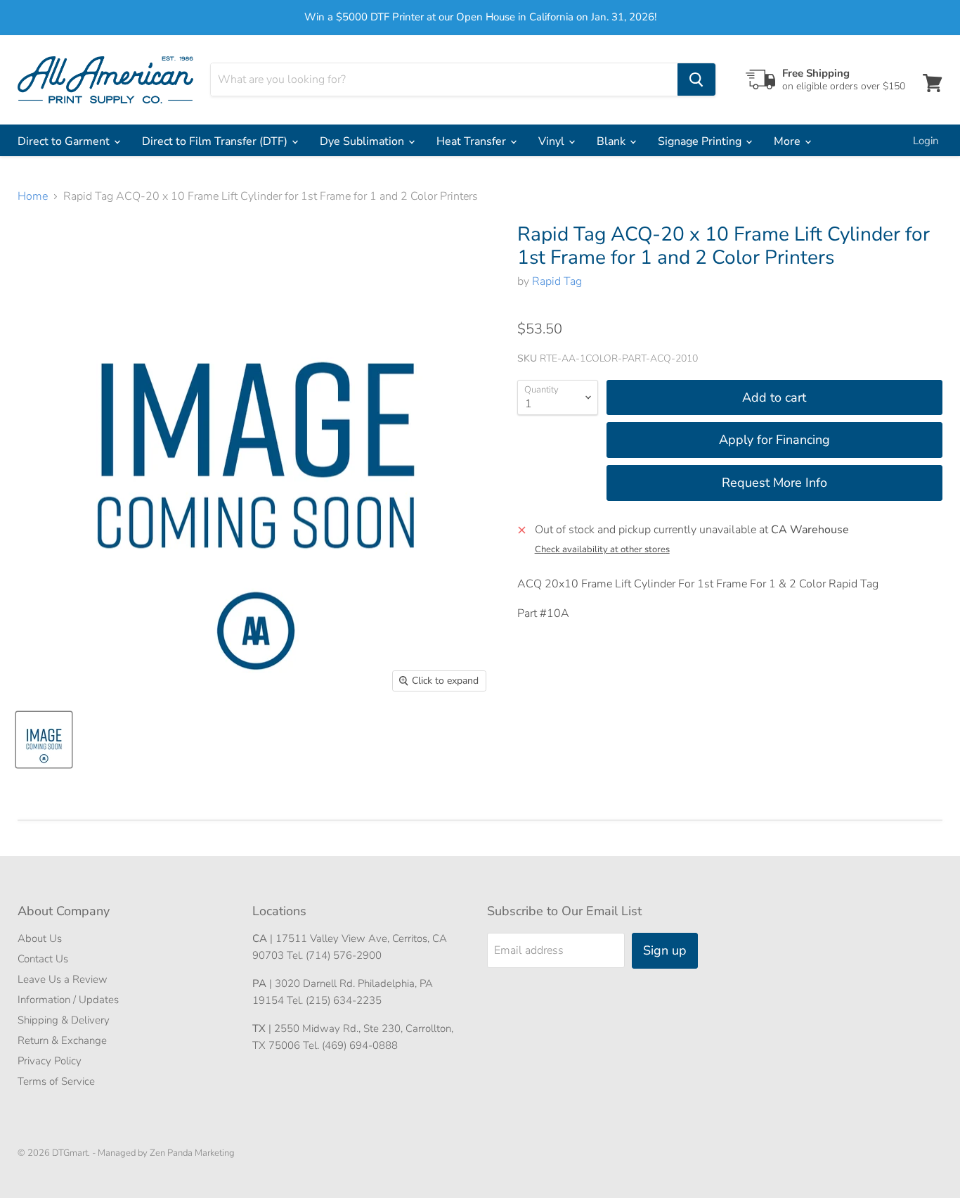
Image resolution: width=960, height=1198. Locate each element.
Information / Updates (68, 1000)
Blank (612, 141)
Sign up (665, 950)
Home (33, 196)
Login (926, 141)
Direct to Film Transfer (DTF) (216, 141)
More (788, 141)
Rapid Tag (557, 281)
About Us (40, 938)
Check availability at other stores (602, 549)
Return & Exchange (62, 1040)
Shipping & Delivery (64, 1020)
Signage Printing (701, 141)
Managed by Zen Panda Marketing (166, 1153)
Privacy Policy (50, 1061)
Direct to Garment (65, 141)
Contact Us (43, 959)
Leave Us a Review (63, 979)
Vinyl (552, 141)
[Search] (696, 79)
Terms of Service (56, 1081)
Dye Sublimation (363, 141)
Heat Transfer (472, 141)
